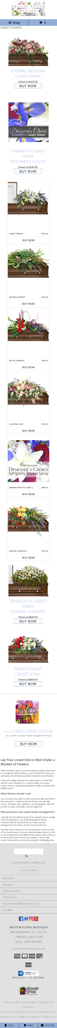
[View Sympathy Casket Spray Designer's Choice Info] (28, 122)
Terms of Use (49, 1017)
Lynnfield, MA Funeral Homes (20, 1002)
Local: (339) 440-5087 (28, 942)
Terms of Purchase (29, 1017)
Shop (16, 22)
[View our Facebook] (21, 920)
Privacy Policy (8, 1017)
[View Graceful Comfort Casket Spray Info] (28, 261)
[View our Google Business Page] (26, 920)
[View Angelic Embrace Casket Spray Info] (28, 198)
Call (10, 1025)
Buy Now (28, 86)
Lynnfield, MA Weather (13, 1012)
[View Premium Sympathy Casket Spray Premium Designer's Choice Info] (28, 461)
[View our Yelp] (36, 920)
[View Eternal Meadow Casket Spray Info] (28, 50)
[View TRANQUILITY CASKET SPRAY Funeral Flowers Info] (28, 580)
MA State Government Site (42, 1012)
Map (29, 1025)
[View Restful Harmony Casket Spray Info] (28, 325)
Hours (49, 1025)
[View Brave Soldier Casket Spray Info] (28, 648)
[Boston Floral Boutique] (28, 15)
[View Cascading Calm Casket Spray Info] (28, 390)
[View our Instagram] (31, 920)
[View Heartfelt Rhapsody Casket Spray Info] (28, 518)
